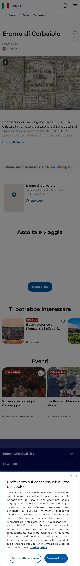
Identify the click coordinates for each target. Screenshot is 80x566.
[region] (40, 518)
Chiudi (74, 476)
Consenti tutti (56, 558)
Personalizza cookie (25, 558)
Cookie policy (38, 547)
